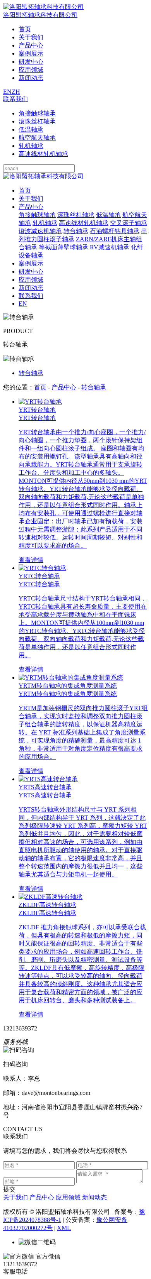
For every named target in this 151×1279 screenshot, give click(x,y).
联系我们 (15, 99)
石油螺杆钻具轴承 (114, 231)
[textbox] (39, 168)
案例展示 (31, 53)
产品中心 (31, 45)
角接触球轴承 (37, 113)
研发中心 (31, 61)
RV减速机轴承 (109, 247)
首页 (25, 29)
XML (64, 1228)
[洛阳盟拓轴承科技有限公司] (43, 176)
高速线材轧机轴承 (43, 154)
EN (7, 91)
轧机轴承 (31, 145)
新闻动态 (31, 77)
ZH (16, 91)
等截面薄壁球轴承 (63, 247)
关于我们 (31, 37)
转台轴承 (75, 231)
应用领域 (31, 69)
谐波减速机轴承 (40, 231)
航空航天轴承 (37, 137)
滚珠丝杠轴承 (37, 121)
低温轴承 (31, 129)
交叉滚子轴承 (128, 223)
